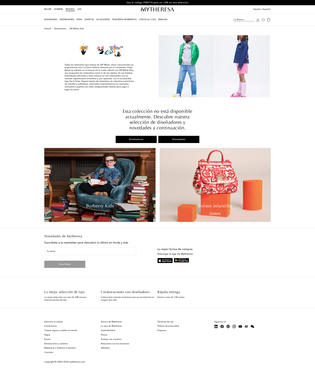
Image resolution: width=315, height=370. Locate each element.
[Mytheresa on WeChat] (252, 326)
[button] (235, 20)
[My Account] (258, 20)
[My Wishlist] (263, 20)
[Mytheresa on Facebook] (222, 326)
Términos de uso (166, 322)
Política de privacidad (168, 326)
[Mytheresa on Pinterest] (228, 326)
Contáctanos (50, 326)
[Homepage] (157, 9)
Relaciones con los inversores (115, 344)
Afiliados (105, 348)
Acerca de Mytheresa (111, 322)
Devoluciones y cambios (56, 344)
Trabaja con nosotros (111, 339)
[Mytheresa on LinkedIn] (216, 326)
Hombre (58, 9)
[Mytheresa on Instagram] (234, 326)
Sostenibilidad (108, 331)
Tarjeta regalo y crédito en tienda (60, 331)
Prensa (104, 335)
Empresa (162, 331)
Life (79, 9)
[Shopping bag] (269, 20)
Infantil (70, 9)
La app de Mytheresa (111, 326)
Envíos (47, 339)
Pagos (47, 335)
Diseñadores (60, 29)
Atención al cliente (53, 322)
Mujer (47, 9)
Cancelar (48, 352)
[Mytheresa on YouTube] (240, 326)
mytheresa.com (77, 362)
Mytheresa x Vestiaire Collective (60, 348)
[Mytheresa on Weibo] (246, 326)
